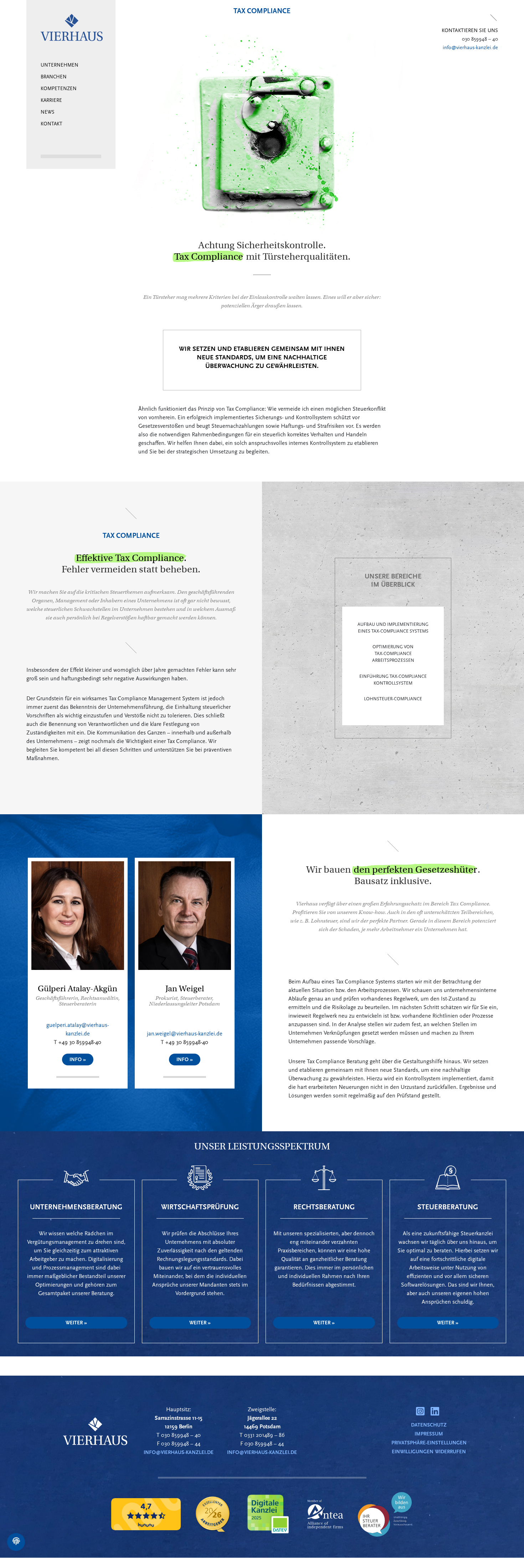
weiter (74, 1323)
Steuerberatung (447, 1207)
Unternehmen (59, 65)
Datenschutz (429, 1425)
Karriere (51, 100)
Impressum (429, 1434)
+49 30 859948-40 (79, 1042)
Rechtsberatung (324, 1207)
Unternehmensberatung (76, 1207)
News (47, 112)
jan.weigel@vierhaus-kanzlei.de (184, 1033)
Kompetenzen (59, 89)
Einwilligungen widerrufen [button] (429, 1452)
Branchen (54, 77)
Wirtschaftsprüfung (200, 1207)
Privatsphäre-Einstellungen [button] (429, 1443)
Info (76, 1059)
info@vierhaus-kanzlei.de (470, 48)
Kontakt (51, 124)
